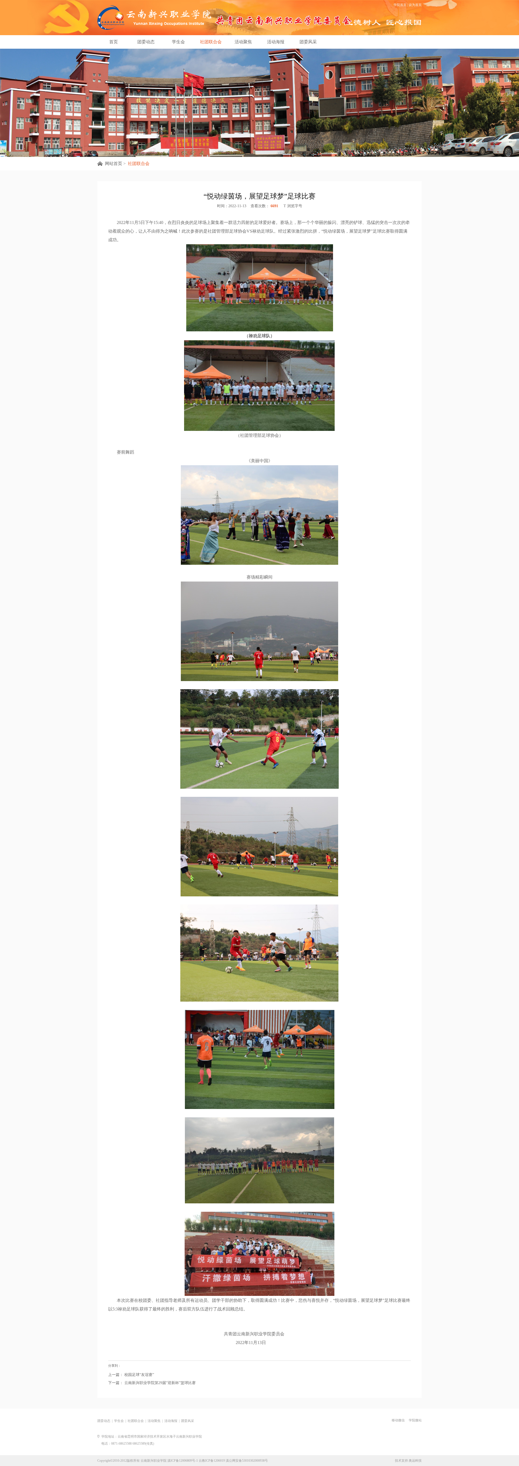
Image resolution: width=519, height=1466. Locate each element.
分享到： (114, 1366)
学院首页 (400, 5)
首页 (113, 41)
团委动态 (146, 41)
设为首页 (415, 5)
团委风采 (308, 41)
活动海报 (275, 41)
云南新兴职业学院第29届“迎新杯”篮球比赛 (159, 1383)
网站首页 (113, 163)
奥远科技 (415, 1460)
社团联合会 (211, 41)
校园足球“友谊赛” (138, 1375)
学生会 (178, 41)
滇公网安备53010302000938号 (247, 1460)
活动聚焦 (243, 41)
